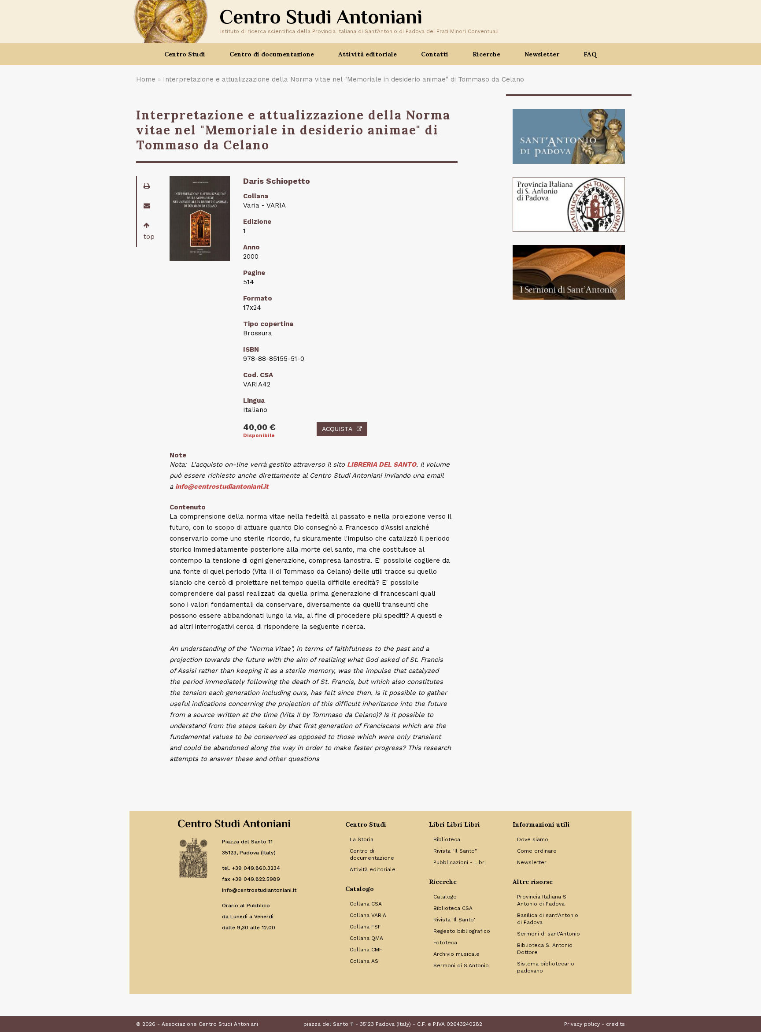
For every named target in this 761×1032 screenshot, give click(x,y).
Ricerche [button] (486, 54)
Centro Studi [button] (184, 54)
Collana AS (364, 961)
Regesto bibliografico (461, 931)
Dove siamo (532, 839)
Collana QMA (366, 938)
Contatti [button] (434, 54)
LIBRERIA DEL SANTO (381, 464)
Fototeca (445, 942)
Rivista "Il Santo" (455, 851)
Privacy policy (582, 1024)
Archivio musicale (456, 954)
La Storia (361, 839)
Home (145, 79)
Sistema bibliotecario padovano (545, 967)
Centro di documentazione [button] (271, 54)
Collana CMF (366, 950)
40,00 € (259, 427)
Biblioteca (446, 839)
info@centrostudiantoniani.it (222, 486)
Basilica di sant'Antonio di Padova (547, 918)
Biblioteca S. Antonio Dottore (545, 948)
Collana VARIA (368, 915)
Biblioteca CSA (453, 908)
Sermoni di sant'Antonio (548, 934)
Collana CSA (366, 904)
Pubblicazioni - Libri (459, 862)
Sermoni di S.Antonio (461, 965)
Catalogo (445, 897)
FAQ (590, 54)
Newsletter (542, 54)
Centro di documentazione (372, 854)
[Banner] (569, 136)
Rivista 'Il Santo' (454, 920)
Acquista (337, 428)
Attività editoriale (372, 869)
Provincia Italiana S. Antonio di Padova (542, 900)
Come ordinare (537, 851)
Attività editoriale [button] (367, 54)
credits (615, 1024)
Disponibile (259, 435)
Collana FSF (365, 927)
